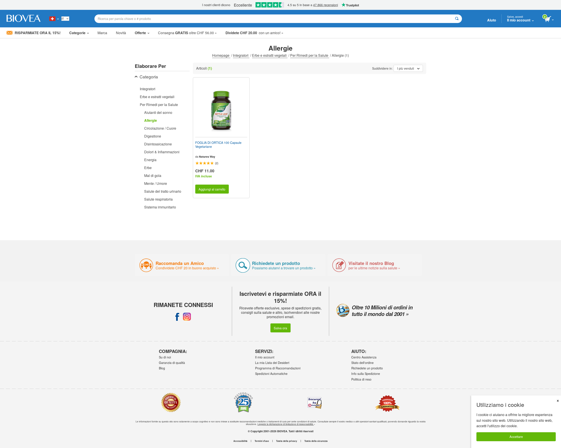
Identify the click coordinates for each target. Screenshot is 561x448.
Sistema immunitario (160, 207)
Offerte (140, 32)
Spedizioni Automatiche (271, 373)
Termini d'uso (262, 441)
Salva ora (280, 328)
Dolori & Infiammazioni (161, 151)
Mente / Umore (155, 183)
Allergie (150, 120)
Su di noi (165, 357)
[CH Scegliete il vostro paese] (54, 19)
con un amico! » (254, 32)
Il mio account (264, 357)
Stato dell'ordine (362, 362)
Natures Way (207, 157)
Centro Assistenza (363, 357)
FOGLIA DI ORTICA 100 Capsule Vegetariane (218, 144)
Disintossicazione (158, 143)
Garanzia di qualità (172, 362)
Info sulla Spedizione (365, 373)
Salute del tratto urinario (162, 191)
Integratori (241, 55)
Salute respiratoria (158, 199)
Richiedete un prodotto (367, 368)
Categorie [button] (77, 32)
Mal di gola (152, 175)
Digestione (152, 136)
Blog (162, 368)
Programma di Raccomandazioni (277, 368)
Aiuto (491, 20)
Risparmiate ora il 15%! (37, 32)
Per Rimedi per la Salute (309, 55)
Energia (150, 159)
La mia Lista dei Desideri (272, 362)
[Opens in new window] (177, 316)
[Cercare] (457, 18)
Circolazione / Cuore (160, 128)
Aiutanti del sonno (158, 112)
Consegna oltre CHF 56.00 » (187, 32)
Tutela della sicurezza (316, 441)
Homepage (221, 55)
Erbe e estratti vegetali (270, 55)
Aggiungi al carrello (212, 189)
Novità (121, 32)
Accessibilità (240, 441)
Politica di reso (361, 379)
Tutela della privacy (286, 441)
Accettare (516, 436)
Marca (102, 32)
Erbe (148, 167)
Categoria (149, 76)
